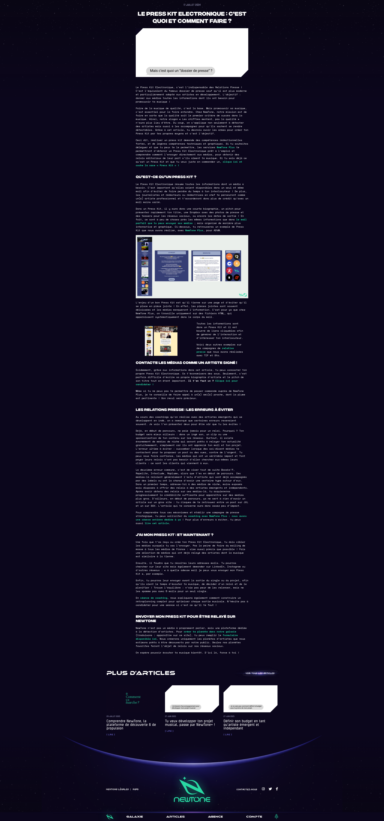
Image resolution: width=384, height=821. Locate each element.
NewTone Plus (226, 147)
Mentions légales (117, 789)
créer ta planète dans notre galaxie (210, 631)
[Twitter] (270, 789)
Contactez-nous (246, 789)
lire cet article (157, 523)
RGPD (136, 789)
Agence (215, 816)
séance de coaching (153, 598)
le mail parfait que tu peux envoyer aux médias (191, 221)
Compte (254, 816)
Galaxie (134, 816)
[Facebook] (277, 789)
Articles (175, 816)
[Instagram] (263, 789)
